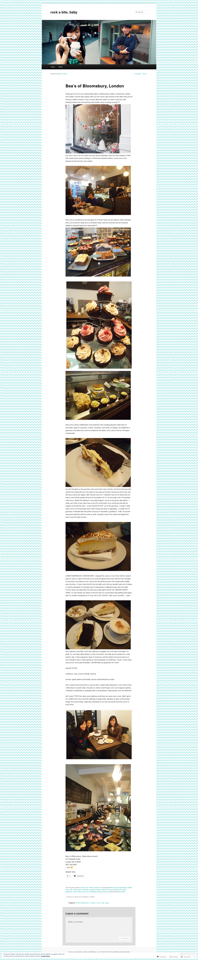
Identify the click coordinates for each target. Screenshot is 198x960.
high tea (104, 890)
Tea (101, 887)
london (124, 890)
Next (145, 74)
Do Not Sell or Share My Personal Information (115, 952)
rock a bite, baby (63, 12)
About (60, 67)
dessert (98, 890)
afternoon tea (114, 887)
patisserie (69, 892)
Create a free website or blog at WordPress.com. (84, 952)
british (130, 887)
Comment (124, 938)
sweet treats (82, 892)
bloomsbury (123, 887)
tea (88, 892)
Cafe (82, 887)
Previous (137, 74)
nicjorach (106, 892)
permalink (122, 892)
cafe (67, 890)
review (75, 892)
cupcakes (92, 890)
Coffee (91, 887)
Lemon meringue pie (114, 890)
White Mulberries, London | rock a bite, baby (92, 903)
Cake (86, 887)
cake (70, 890)
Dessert (96, 887)
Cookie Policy (45, 956)
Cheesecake (77, 890)
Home (53, 67)
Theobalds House (95, 892)
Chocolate (85, 890)
